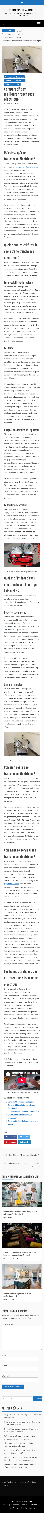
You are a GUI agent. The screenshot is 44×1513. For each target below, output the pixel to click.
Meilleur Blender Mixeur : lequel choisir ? (22, 1155)
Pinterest (11, 1142)
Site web (5, 1376)
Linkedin (25, 1142)
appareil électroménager (28, 167)
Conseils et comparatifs (15, 80)
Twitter (25, 1136)
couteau (13, 629)
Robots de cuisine (12, 84)
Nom (4, 1355)
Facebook (11, 1136)
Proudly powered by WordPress (16, 1504)
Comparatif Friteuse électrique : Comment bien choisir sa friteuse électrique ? (21, 1105)
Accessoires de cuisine (14, 77)
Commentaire (8, 1324)
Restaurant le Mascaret (22, 10)
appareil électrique (11, 883)
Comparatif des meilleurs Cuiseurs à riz (24, 1111)
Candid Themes (27, 1508)
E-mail (5, 1365)
